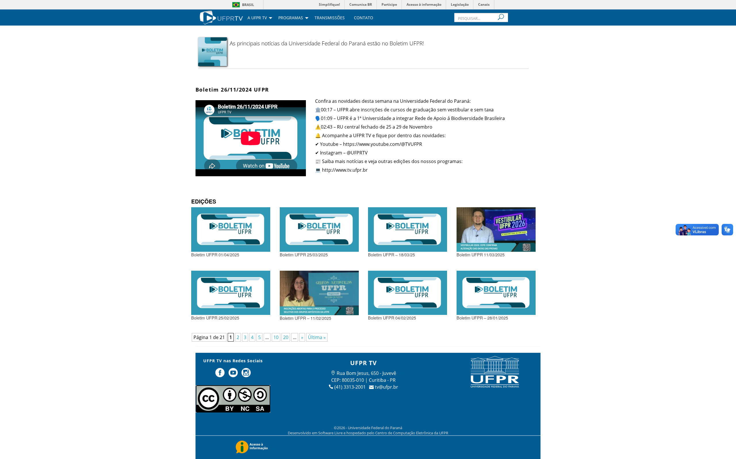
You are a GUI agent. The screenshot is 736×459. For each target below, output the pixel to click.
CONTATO (363, 18)
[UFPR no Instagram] (246, 375)
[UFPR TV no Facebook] (220, 375)
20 (285, 337)
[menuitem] (221, 16)
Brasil (248, 4)
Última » (317, 337)
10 (276, 337)
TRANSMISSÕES (330, 18)
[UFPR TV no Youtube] (233, 375)
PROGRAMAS (290, 18)
